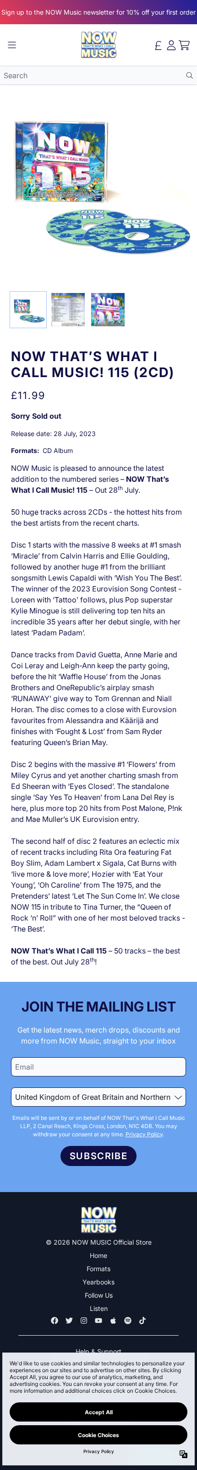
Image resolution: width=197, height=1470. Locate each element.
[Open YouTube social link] (98, 1320)
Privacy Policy (144, 1134)
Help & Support (98, 1351)
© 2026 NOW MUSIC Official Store (99, 1242)
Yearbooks (98, 1282)
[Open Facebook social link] (54, 1320)
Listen (99, 1308)
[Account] (171, 45)
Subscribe (98, 1155)
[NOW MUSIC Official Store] (98, 45)
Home (98, 1255)
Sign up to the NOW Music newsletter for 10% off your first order (98, 12)
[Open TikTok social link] (142, 1320)
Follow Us (99, 1295)
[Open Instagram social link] (84, 1320)
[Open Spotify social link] (127, 1320)
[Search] (189, 75)
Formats (98, 1269)
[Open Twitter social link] (69, 1320)
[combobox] (98, 75)
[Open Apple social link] (113, 1320)
